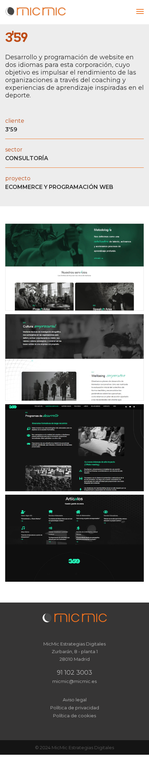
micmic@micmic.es (74, 681)
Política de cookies (74, 715)
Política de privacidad (74, 707)
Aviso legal (75, 699)
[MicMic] (35, 11)
